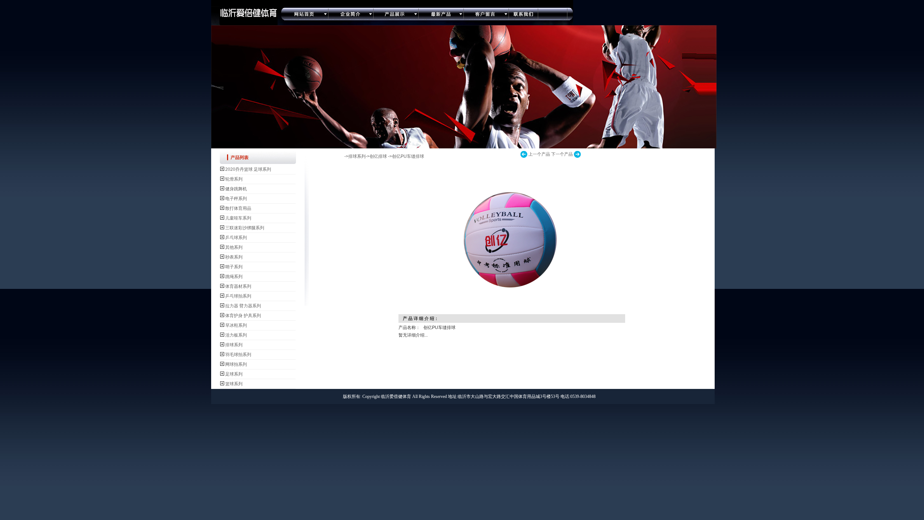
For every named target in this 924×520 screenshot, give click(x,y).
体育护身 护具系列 (243, 315)
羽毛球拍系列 (238, 354)
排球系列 (234, 344)
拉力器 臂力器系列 (243, 305)
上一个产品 (539, 154)
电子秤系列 (236, 198)
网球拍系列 (236, 364)
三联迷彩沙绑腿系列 (244, 227)
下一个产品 (562, 154)
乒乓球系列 (236, 237)
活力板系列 (236, 335)
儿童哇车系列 (238, 218)
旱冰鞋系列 (236, 325)
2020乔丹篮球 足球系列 (248, 169)
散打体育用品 (238, 208)
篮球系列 (234, 383)
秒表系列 (234, 257)
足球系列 (234, 374)
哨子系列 (234, 266)
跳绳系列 (234, 276)
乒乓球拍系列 (238, 296)
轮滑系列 (234, 179)
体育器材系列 (238, 286)
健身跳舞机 (236, 188)
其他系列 (234, 247)
